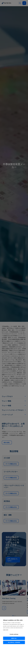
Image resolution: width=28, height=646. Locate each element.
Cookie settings (14, 634)
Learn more (5, 629)
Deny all (14, 638)
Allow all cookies (14, 642)
